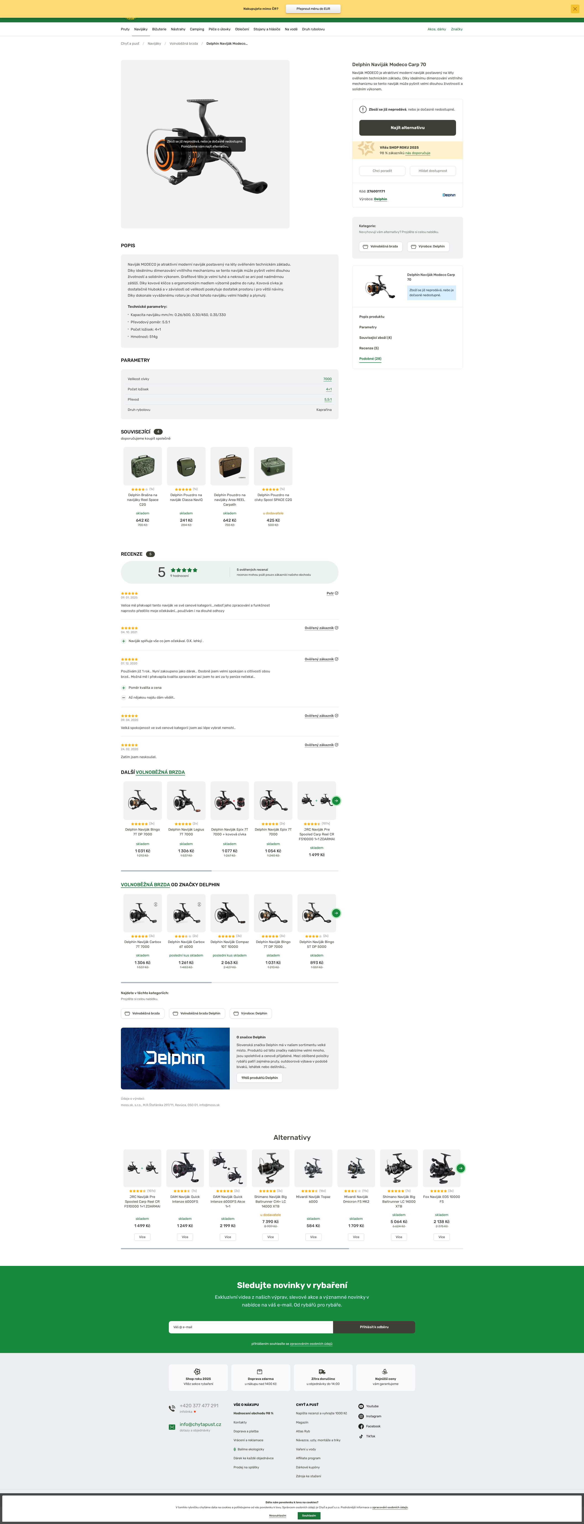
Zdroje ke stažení (308, 1476)
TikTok (370, 1436)
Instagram (373, 1416)
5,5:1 (328, 399)
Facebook (373, 1426)
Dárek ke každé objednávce (254, 1458)
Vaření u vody (306, 1449)
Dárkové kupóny (308, 1467)
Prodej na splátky (246, 1467)
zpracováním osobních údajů (311, 1344)
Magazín (302, 1422)
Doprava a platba (246, 1431)
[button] (336, 801)
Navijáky (154, 43)
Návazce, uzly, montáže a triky (318, 1440)
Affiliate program (308, 1458)
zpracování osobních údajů (390, 1507)
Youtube (372, 1406)
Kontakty (240, 1422)
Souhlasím (309, 1515)
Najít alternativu (408, 127)
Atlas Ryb (303, 1431)
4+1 (329, 389)
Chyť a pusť (130, 43)
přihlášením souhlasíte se (292, 1344)
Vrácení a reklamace (248, 1440)
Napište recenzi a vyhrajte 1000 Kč (321, 1413)
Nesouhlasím (277, 1515)
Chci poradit (382, 171)
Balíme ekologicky (251, 1449)
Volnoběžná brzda (183, 43)
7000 (327, 379)
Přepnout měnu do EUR (313, 9)
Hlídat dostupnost (433, 171)
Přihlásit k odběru (374, 1327)
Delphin (380, 199)
